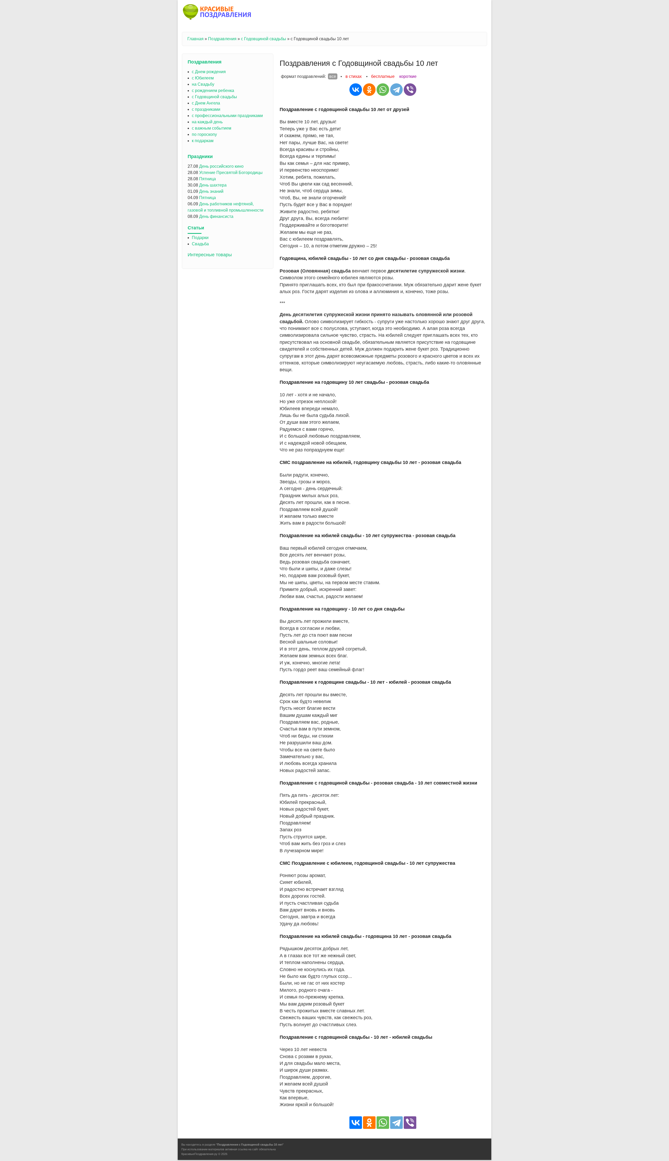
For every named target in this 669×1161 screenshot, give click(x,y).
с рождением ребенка (213, 90)
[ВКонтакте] (355, 89)
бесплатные (383, 76)
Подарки (200, 237)
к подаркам (203, 140)
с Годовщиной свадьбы (263, 39)
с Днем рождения (209, 71)
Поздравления (222, 39)
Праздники (200, 156)
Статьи (196, 227)
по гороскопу (204, 134)
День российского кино (221, 166)
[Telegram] (396, 89)
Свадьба (200, 244)
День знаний (211, 191)
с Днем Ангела (206, 103)
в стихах (353, 76)
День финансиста (216, 216)
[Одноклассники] (369, 89)
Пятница (207, 179)
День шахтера (213, 185)
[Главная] (217, 12)
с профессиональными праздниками (227, 115)
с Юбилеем (203, 78)
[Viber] (410, 89)
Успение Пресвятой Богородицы (231, 172)
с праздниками (206, 109)
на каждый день (207, 122)
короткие (408, 76)
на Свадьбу (203, 84)
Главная (195, 39)
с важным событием (211, 128)
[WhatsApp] (383, 89)
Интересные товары (210, 254)
